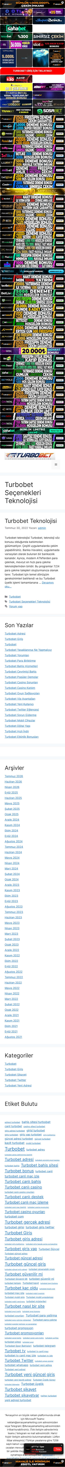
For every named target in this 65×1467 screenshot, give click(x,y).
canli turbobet (13, 1126)
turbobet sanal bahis (13, 1338)
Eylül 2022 (11, 966)
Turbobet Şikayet (16, 1074)
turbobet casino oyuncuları (38, 1207)
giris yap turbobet (31, 1134)
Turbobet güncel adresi (24, 1258)
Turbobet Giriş (14, 639)
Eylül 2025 (11, 792)
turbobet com (14, 1216)
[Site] (32, 119)
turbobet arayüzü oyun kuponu (47, 1160)
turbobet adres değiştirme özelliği (18, 1155)
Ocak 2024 (12, 879)
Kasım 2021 (12, 1020)
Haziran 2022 (13, 982)
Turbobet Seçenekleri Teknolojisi (29, 601)
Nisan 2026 (12, 787)
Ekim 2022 (11, 961)
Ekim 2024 (11, 830)
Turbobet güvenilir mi (24, 1274)
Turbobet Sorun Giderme (20, 715)
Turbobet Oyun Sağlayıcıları (22, 693)
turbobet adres (35, 1149)
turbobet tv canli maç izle (20, 1355)
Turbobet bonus (19, 1170)
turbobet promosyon (19, 1328)
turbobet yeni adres (41, 1365)
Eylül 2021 (11, 1031)
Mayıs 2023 (12, 922)
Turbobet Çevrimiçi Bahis (20, 671)
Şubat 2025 (12, 808)
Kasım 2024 (12, 825)
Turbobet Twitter (15, 1080)
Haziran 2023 (13, 917)
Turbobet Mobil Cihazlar (20, 720)
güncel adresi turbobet (19, 1138)
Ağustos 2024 (14, 841)
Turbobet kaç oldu (21, 1288)
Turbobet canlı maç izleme (26, 1202)
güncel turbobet (42, 1139)
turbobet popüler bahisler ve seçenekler (21, 1324)
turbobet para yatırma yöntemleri (18, 1320)
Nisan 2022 (12, 993)
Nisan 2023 (12, 928)
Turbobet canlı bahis (23, 1181)
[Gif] (32, 191)
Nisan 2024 (12, 863)
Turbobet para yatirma (41, 1315)
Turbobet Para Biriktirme (20, 660)
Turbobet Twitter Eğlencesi (22, 709)
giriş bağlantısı (49, 1135)
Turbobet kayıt (31, 1283)
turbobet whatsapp (16, 1365)
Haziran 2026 (13, 781)
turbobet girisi (14, 1227)
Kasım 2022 (12, 955)
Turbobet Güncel (48, 1249)
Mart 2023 (11, 933)
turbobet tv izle (45, 1355)
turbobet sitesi (13, 1341)
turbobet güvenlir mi (41, 1278)
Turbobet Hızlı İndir (17, 731)
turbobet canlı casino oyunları (19, 1192)
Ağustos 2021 (13, 1037)
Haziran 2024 (13, 852)
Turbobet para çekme (45, 1319)
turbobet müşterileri (36, 1301)
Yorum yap (15, 606)
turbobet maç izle (14, 1293)
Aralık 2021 (12, 1015)
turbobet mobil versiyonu (15, 1302)
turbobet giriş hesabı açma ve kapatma (41, 1244)
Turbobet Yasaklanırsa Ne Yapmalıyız (28, 649)
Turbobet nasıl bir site (24, 1306)
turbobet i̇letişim (13, 1283)
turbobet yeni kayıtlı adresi (18, 1379)
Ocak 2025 (11, 814)
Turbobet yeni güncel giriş (30, 1374)
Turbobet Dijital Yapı (17, 726)
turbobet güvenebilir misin (42, 1269)
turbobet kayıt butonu (49, 1283)
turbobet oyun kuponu (31, 1311)
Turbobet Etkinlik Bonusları (21, 736)
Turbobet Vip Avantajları (20, 698)
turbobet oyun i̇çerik (13, 1311)
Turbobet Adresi (15, 633)
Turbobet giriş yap (21, 1248)
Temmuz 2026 (14, 776)
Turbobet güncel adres (16, 1253)
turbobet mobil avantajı (35, 1293)
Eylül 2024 (11, 836)
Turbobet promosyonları (24, 1333)
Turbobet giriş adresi (23, 1238)
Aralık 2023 (12, 884)
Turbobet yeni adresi (15, 1369)
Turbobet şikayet (20, 1389)
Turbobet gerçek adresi (27, 1222)
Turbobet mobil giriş (15, 1297)
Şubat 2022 (12, 1004)
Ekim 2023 (11, 895)
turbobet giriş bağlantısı (14, 1244)
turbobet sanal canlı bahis (33, 1338)
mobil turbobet (33, 1143)
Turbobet (15, 596)
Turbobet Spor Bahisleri (18, 1345)
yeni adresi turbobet (18, 1400)
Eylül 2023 (11, 901)
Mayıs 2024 (12, 857)
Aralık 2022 (12, 950)
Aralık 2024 (12, 819)
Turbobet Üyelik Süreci (44, 1379)
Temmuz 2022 (14, 977)
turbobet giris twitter (40, 1227)
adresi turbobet (12, 1122)
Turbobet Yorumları (17, 655)
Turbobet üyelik (32, 1384)
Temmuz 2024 (14, 846)
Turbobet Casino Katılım (20, 687)
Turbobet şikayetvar (22, 1395)
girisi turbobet (36, 1130)
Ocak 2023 (12, 944)
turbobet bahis (12, 1165)
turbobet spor (28, 1342)
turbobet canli (44, 1171)
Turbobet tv (15, 1350)
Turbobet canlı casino (23, 1187)
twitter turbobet (49, 1395)
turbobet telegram (44, 1345)
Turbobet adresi (19, 1159)
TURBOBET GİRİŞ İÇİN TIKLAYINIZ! (32, 70)
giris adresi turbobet (15, 1130)
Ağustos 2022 (13, 971)
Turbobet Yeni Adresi (18, 1085)
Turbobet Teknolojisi (31, 520)
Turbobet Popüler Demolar (21, 677)
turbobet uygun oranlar (44, 1361)
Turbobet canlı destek (24, 1196)
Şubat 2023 (12, 939)
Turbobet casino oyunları (25, 1212)
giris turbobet (11, 1134)
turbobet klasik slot (47, 1289)
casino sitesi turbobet (34, 1126)
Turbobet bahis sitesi (39, 1165)
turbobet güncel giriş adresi (16, 1269)
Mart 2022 (11, 999)
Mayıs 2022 (12, 988)
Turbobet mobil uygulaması (39, 1297)
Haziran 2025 (13, 798)
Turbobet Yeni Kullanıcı (19, 704)
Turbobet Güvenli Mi (16, 1278)
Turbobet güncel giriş (25, 1264)
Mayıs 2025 (12, 803)
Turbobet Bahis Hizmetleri (21, 666)
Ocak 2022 (11, 1009)
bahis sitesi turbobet (36, 1122)
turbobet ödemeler (12, 1384)
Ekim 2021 (11, 1026)
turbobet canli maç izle (22, 1176)
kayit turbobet (14, 1143)
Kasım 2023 (12, 890)
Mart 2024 (11, 868)
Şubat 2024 (12, 874)
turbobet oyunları (14, 1315)
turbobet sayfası (52, 1338)
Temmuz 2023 (14, 912)
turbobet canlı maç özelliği (15, 1207)
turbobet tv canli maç (37, 1351)
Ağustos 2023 (14, 906)
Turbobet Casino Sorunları (21, 682)
